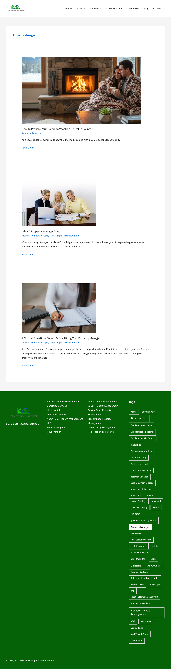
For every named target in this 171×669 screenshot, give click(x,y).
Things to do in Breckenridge (145, 578)
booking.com (148, 411)
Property (135, 513)
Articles (26, 133)
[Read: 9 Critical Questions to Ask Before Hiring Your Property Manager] (59, 308)
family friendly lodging (141, 489)
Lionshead (156, 501)
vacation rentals (141, 603)
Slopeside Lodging (139, 572)
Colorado (136, 444)
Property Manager (140, 527)
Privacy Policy (54, 431)
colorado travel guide (141, 470)
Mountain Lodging (139, 507)
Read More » (28, 148)
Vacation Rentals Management (63, 401)
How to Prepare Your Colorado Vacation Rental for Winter (57, 129)
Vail (133, 621)
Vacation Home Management (144, 597)
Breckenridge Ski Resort (142, 438)
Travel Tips (154, 584)
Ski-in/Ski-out (138, 558)
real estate (136, 533)
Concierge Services (57, 406)
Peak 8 (156, 507)
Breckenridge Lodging (142, 431)
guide (150, 495)
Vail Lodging (137, 628)
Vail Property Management (102, 427)
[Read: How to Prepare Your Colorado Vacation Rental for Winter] (81, 90)
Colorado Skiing (138, 457)
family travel (136, 495)
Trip (132, 590)
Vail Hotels (146, 621)
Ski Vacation (153, 565)
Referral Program (56, 427)
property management (143, 520)
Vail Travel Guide (139, 634)
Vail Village (136, 640)
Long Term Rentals (57, 414)
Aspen (134, 412)
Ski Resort (136, 565)
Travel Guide (137, 584)
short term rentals (139, 552)
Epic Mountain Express (142, 483)
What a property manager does (41, 231)
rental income (138, 546)
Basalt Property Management (103, 406)
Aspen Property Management (103, 401)
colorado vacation (139, 476)
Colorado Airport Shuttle (142, 451)
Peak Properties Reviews (101, 431)
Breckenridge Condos (141, 425)
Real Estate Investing (141, 539)
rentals (154, 546)
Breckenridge (139, 418)
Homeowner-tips (39, 235)
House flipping (138, 501)
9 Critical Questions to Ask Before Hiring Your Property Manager (61, 338)
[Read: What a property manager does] (59, 201)
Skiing (153, 559)
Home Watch (53, 410)
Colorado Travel (139, 464)
